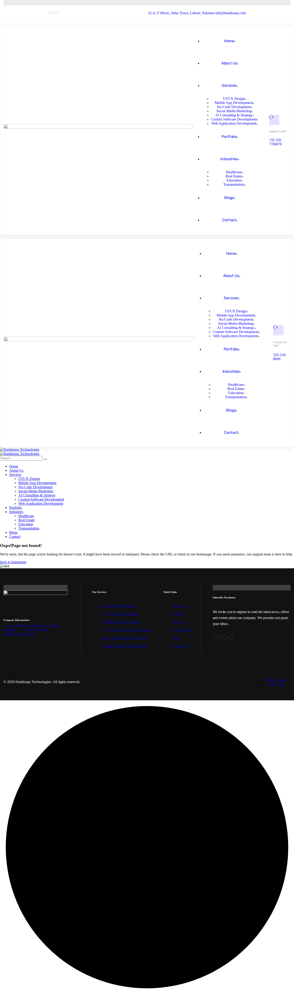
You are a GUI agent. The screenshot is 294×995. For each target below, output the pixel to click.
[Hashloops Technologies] (19, 449)
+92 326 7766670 (275, 142)
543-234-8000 (279, 357)
